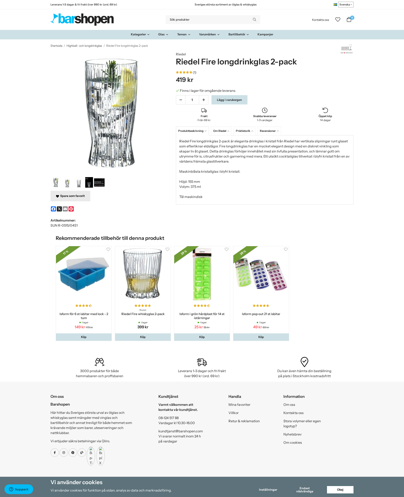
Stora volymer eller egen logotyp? (302, 423)
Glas (161, 34)
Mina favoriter (239, 404)
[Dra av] (180, 99)
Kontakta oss (320, 19)
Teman (182, 34)
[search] (254, 19)
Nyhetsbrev (292, 434)
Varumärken (207, 34)
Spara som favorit (72, 196)
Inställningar (268, 490)
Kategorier (138, 34)
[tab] (193, 130)
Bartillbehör (237, 34)
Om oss (289, 404)
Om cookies (292, 442)
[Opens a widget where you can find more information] (18, 489)
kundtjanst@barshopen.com (180, 431)
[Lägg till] (203, 99)
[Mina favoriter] (337, 19)
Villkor (234, 413)
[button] (84, 337)
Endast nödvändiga (304, 489)
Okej (340, 490)
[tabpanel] (265, 170)
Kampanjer (265, 34)
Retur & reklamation (244, 421)
